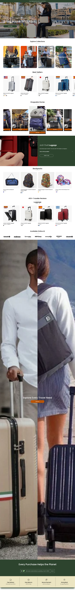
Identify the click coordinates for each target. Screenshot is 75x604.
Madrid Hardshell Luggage (43, 223)
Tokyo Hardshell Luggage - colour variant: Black (39, 95)
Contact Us (26, 594)
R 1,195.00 (4, 94)
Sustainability (27, 597)
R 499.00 (22, 191)
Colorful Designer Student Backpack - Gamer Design (28, 190)
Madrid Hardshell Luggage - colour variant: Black (38, 225)
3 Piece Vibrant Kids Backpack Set (62, 189)
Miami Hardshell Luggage (8, 93)
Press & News (38, 596)
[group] (37, 1)
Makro (57, 596)
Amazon (58, 592)
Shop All (37, 401)
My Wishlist (16, 594)
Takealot (58, 594)
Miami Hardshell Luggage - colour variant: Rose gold (5, 95)
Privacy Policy (49, 592)
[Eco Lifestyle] (7, 4)
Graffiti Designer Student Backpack (45, 189)
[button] (21, 4)
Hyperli (57, 597)
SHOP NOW (10, 26)
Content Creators (28, 596)
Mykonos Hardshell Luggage (61, 93)
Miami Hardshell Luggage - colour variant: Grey (3, 95)
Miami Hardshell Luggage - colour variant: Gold (4, 95)
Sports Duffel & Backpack (8, 189)
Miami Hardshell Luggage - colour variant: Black (6, 95)
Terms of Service (49, 594)
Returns (15, 597)
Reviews (5, 597)
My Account (16, 592)
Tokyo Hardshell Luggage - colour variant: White (38, 95)
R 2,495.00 (39, 94)
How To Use (46, 155)
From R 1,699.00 (57, 224)
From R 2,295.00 (58, 94)
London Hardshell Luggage (8, 223)
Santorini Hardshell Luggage (61, 223)
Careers (37, 594)
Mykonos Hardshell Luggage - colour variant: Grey (56, 95)
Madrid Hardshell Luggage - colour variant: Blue (39, 225)
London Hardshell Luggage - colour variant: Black (3, 225)
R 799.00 (56, 190)
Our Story (37, 592)
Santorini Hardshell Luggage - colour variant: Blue (56, 225)
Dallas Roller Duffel (24, 93)
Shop (4, 592)
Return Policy (48, 596)
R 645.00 (4, 190)
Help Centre (27, 592)
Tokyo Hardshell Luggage (43, 93)
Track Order (16, 596)
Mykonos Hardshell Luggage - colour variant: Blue (55, 95)
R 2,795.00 (39, 224)
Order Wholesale (38, 597)
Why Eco (5, 596)
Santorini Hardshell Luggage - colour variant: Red (55, 225)
